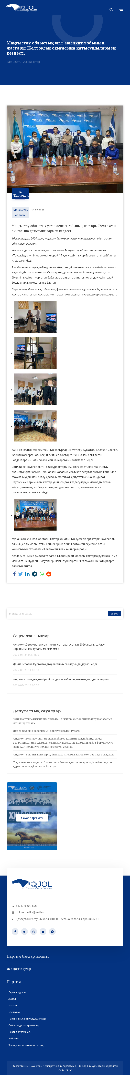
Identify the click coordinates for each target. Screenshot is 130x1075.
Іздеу (114, 613)
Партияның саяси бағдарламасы (27, 1018)
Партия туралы (17, 992)
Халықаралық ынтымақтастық (26, 1045)
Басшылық (14, 1012)
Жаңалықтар (31, 62)
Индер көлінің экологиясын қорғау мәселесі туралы (46, 731)
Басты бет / (14, 62)
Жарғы (12, 998)
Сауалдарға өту (32, 817)
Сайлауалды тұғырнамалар (23, 1025)
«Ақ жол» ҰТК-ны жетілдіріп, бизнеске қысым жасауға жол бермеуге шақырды (64, 754)
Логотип (13, 1005)
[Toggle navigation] (119, 9)
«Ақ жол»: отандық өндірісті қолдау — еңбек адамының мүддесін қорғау (61, 679)
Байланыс (14, 1038)
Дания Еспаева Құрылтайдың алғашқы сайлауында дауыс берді (55, 664)
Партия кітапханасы (19, 1031)
